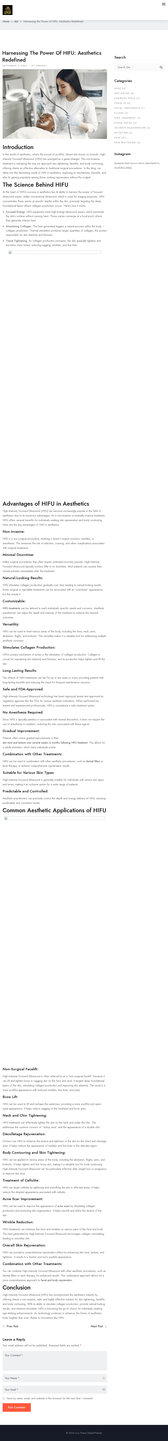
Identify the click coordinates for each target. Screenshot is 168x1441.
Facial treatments (127, 108)
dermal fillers (93, 761)
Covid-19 (120, 103)
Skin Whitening (125, 142)
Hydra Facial (123, 122)
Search (161, 67)
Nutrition (121, 132)
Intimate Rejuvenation (130, 127)
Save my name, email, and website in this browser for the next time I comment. (50, 1398)
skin (16, 21)
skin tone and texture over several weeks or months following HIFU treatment (45, 743)
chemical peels (124, 98)
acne (117, 88)
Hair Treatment (125, 118)
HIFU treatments (11, 608)
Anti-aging (121, 93)
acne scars (64, 1206)
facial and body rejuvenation (56, 1280)
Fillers (119, 113)
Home (6, 21)
